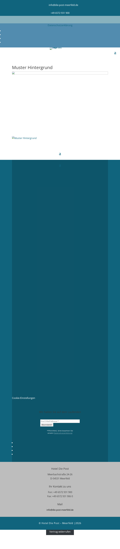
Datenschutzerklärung (60, 25)
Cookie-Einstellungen (23, 398)
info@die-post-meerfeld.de (63, 5)
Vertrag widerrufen (60, 531)
